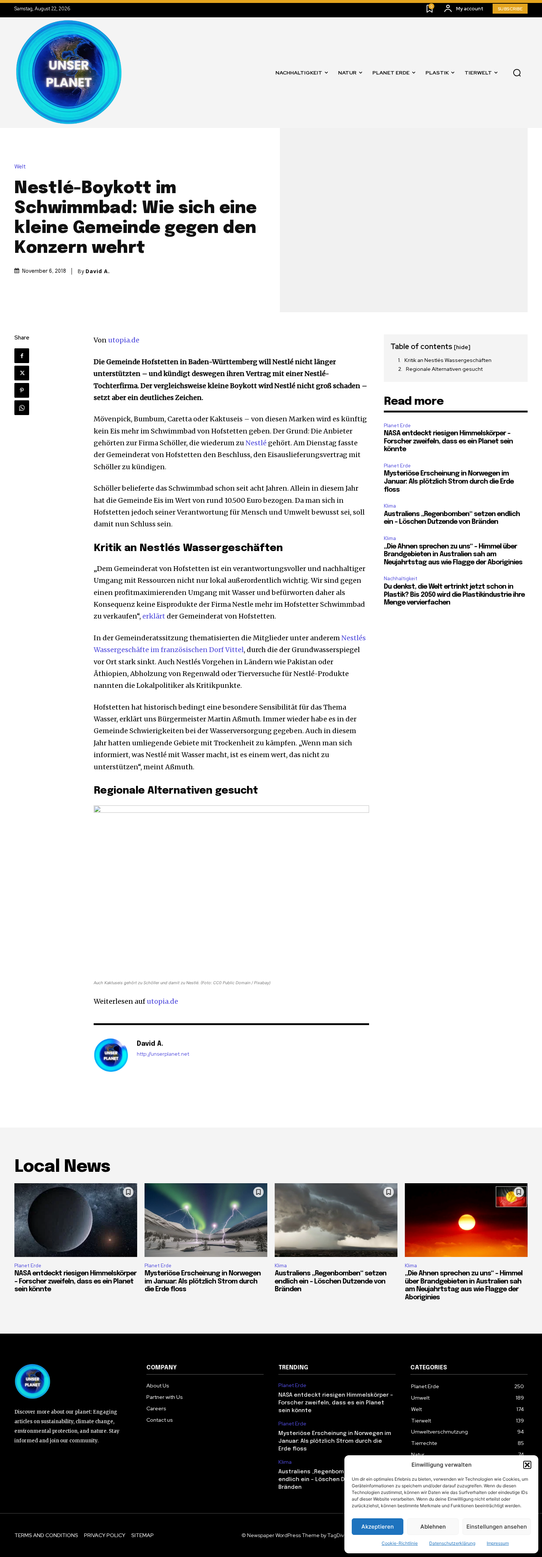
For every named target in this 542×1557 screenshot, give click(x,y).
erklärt (153, 616)
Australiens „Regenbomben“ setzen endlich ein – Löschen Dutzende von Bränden (330, 1281)
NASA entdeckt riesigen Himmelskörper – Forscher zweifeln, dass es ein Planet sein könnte (448, 441)
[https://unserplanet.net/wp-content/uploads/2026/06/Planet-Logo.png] (69, 72)
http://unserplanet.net (163, 1054)
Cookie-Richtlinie (400, 1543)
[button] (527, 1465)
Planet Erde (397, 425)
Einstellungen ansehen (496, 1526)
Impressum (498, 1543)
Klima (390, 506)
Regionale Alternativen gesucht (444, 369)
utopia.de (123, 340)
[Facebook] (21, 355)
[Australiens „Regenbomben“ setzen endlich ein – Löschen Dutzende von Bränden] (336, 1220)
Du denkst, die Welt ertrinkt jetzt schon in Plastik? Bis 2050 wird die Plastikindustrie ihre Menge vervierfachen (454, 595)
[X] (21, 373)
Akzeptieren (377, 1526)
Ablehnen (433, 1526)
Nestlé (256, 443)
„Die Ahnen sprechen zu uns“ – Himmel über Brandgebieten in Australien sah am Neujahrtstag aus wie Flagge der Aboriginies (453, 554)
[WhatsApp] (21, 407)
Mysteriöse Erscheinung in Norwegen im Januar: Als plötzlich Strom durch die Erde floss (449, 481)
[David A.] (111, 1055)
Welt (20, 167)
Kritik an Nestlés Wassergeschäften (447, 360)
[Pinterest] (21, 390)
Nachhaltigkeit (400, 578)
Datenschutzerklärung (452, 1543)
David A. (98, 271)
